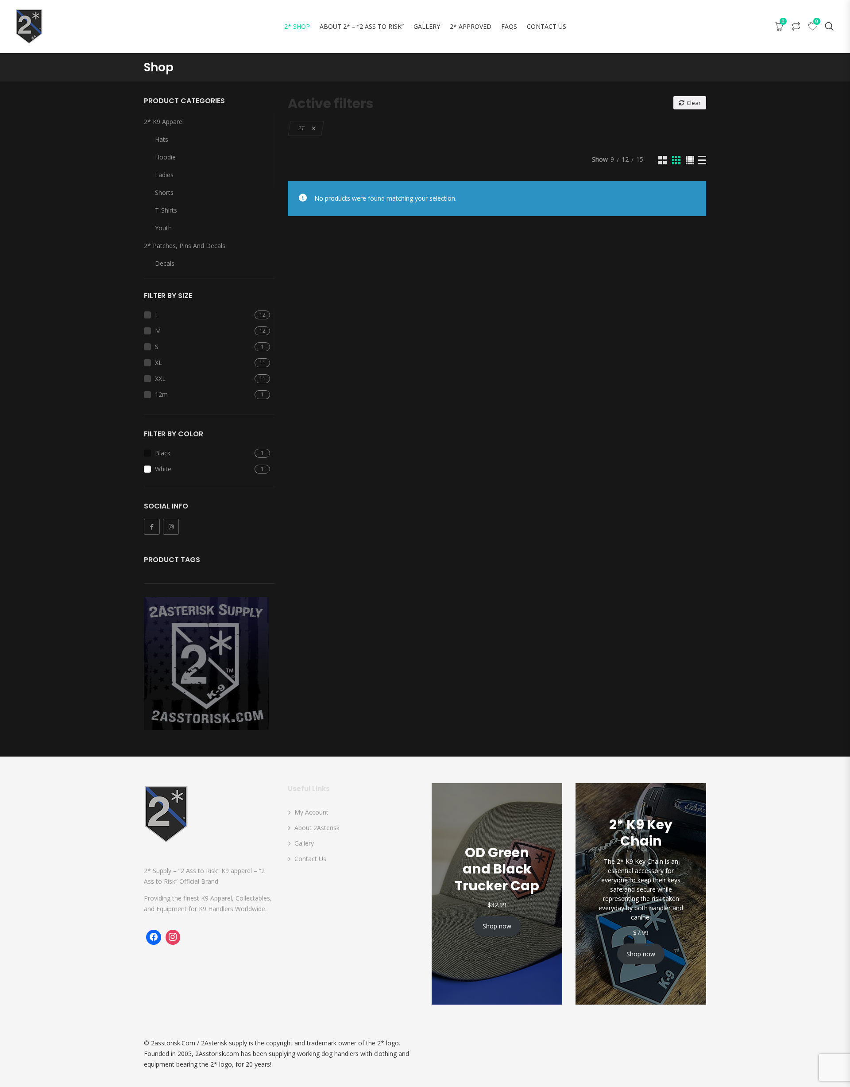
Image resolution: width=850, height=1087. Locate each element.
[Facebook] (152, 527)
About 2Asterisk (317, 827)
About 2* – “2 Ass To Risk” (362, 26)
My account (311, 812)
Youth (163, 228)
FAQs (509, 26)
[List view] (702, 160)
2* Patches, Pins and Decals (184, 245)
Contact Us (546, 26)
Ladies (164, 175)
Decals (164, 263)
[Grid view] (662, 160)
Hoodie (165, 157)
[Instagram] (171, 527)
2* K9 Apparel (164, 121)
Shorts (164, 192)
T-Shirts (166, 210)
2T (301, 128)
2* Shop (297, 26)
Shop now (497, 926)
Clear (694, 103)
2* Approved (470, 26)
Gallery (426, 26)
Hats (161, 139)
